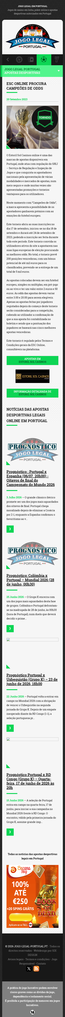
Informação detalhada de (32, 393)
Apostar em (32, 360)
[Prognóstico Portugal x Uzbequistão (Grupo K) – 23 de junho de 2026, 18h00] (32, 653)
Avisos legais (15, 959)
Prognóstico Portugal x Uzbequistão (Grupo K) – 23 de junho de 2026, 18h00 (32, 679)
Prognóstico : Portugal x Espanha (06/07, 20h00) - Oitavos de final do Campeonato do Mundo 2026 (30, 478)
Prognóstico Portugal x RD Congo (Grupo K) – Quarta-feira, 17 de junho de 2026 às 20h (30, 781)
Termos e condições (37, 959)
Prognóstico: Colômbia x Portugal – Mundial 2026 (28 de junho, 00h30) (30, 579)
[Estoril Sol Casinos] (32, 127)
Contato (41, 963)
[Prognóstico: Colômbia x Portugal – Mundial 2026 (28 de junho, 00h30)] (32, 553)
